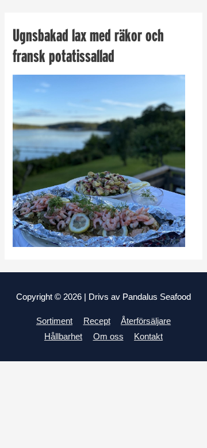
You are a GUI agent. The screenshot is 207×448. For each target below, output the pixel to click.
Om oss (108, 336)
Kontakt (148, 336)
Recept (96, 321)
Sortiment (54, 321)
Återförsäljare (146, 321)
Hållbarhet (63, 336)
